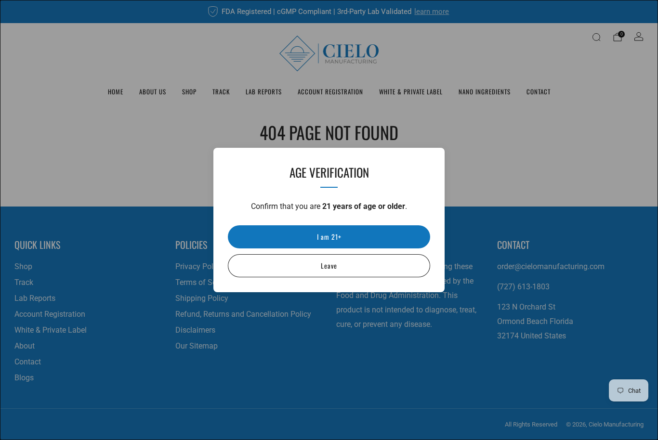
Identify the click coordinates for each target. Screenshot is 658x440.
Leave (329, 265)
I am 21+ (329, 237)
